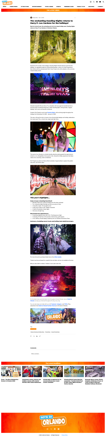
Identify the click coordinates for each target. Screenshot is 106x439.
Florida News (47, 331)
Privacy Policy (65, 435)
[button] (13, 6)
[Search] (103, 2)
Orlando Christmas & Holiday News (37, 331)
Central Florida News (55, 331)
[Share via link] (39, 336)
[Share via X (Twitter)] (33, 336)
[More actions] (75, 17)
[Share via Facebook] (30, 336)
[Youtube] (100, 2)
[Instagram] (91, 2)
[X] (94, 2)
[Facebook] (97, 2)
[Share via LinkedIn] (36, 336)
